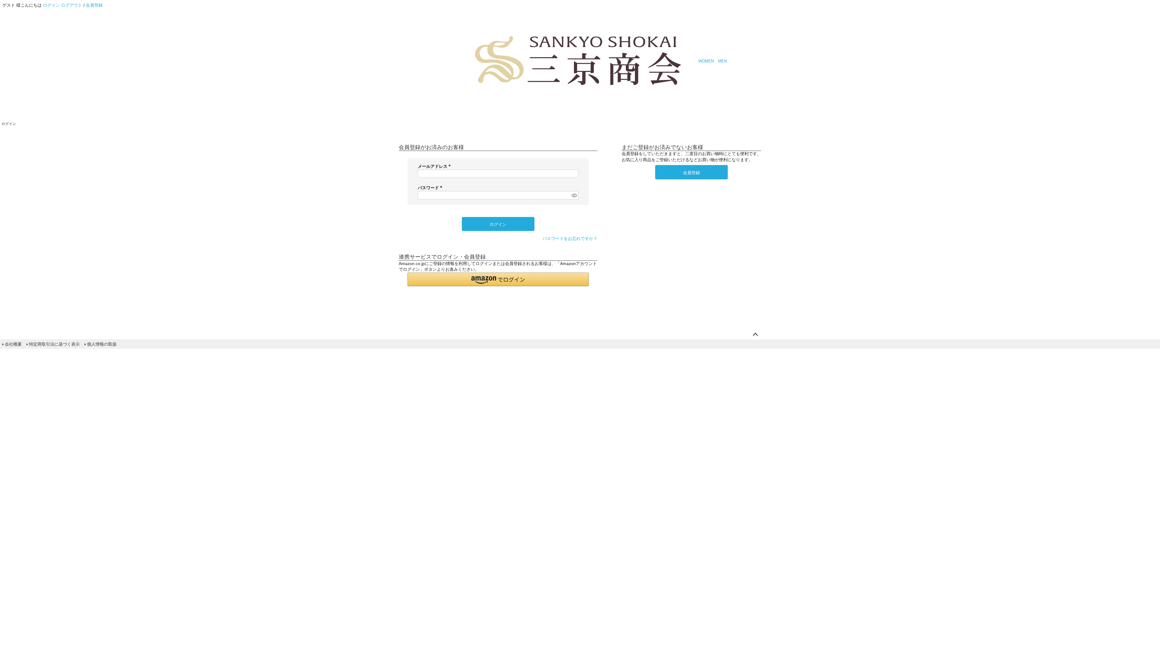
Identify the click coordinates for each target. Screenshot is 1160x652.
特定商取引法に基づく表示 (54, 344)
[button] (498, 279)
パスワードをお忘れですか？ (570, 238)
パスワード (431, 187)
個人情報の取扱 (102, 344)
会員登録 (94, 5)
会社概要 (13, 344)
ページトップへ (755, 335)
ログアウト (71, 5)
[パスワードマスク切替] (574, 195)
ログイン (51, 5)
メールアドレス (435, 166)
